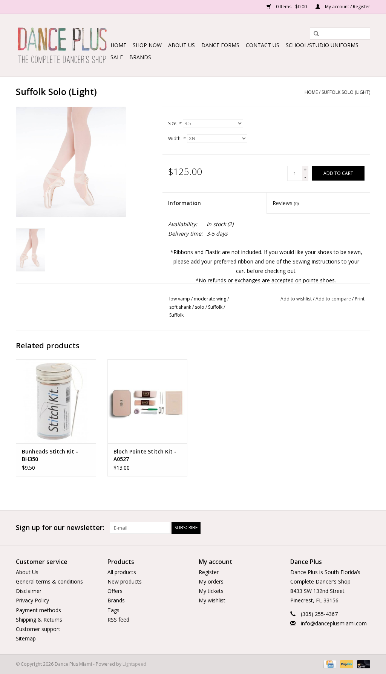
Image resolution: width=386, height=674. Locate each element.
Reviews (286, 203)
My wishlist (212, 600)
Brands (140, 57)
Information (184, 203)
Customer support (38, 629)
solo (199, 307)
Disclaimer (28, 590)
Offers (115, 590)
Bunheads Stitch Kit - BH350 (50, 455)
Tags (113, 610)
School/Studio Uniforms (322, 45)
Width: (176, 138)
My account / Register (347, 6)
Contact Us (262, 45)
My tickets (211, 590)
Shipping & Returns (39, 619)
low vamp (179, 299)
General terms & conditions (49, 581)
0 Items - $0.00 (291, 6)
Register (209, 572)
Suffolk (215, 307)
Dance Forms (220, 45)
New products (124, 581)
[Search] (313, 34)
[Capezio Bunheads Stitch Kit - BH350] (56, 401)
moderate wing (210, 299)
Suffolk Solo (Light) (346, 92)
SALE (116, 57)
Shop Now (147, 45)
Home (118, 45)
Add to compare (334, 299)
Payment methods (38, 610)
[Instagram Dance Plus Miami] (364, 528)
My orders (211, 581)
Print (360, 299)
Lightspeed (134, 664)
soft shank (180, 307)
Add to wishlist (296, 299)
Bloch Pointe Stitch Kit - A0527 (144, 455)
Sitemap (26, 638)
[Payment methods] (329, 664)
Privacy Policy (32, 600)
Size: (174, 123)
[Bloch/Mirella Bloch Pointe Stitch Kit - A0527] (147, 401)
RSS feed (118, 619)
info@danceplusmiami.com (334, 623)
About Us (181, 45)
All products (121, 572)
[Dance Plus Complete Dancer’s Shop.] (62, 45)
